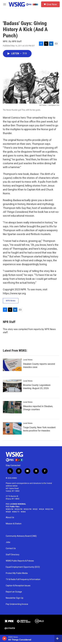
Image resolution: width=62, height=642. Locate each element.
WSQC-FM (49, 509)
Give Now (51, 4)
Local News (27, 360)
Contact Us (11, 548)
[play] (4, 638)
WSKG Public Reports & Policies (20, 561)
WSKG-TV (15, 512)
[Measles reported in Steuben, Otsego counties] (12, 407)
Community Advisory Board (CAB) (21, 536)
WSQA (41, 509)
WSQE (35, 509)
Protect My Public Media (17, 573)
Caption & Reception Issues (18, 586)
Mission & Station (13, 524)
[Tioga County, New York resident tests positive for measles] (12, 428)
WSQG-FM (27, 509)
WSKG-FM (9, 509)
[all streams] (58, 638)
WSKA (23, 512)
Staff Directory (12, 555)
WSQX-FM (18, 509)
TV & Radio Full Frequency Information (23, 579)
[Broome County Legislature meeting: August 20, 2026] (12, 386)
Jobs (8, 542)
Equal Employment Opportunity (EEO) (23, 567)
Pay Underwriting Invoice (17, 604)
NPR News (10, 300)
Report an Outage (14, 592)
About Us (10, 517)
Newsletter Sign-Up (14, 598)
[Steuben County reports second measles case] (12, 365)
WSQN (8, 512)
